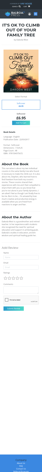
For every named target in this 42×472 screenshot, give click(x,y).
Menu (36, 14)
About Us (21, 463)
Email (6, 262)
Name (6, 253)
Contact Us (21, 468)
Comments (8, 284)
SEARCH (15, 6)
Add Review (10, 247)
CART (25, 6)
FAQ (21, 466)
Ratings (7, 272)
